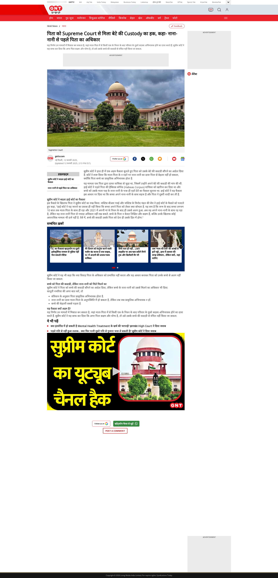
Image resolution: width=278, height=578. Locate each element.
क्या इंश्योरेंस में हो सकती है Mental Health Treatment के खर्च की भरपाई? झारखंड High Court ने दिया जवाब (109, 326)
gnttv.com (60, 156)
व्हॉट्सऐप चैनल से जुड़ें (124, 423)
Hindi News (52, 26)
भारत (59, 18)
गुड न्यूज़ (70, 18)
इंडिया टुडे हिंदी (157, 2)
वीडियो (111, 18)
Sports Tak (191, 2)
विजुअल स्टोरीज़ (97, 18)
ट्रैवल (166, 18)
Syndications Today (164, 575)
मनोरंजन (81, 18)
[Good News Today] (55, 12)
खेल (140, 18)
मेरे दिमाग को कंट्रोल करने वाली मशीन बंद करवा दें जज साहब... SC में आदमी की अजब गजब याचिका (98, 253)
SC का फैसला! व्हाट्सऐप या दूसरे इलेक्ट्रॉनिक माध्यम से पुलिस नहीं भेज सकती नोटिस (65, 252)
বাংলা (80, 2)
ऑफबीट (150, 18)
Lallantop (144, 2)
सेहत (132, 18)
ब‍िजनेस (122, 18)
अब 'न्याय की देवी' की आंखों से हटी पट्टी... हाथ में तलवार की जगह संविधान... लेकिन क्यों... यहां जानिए (166, 253)
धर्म (159, 18)
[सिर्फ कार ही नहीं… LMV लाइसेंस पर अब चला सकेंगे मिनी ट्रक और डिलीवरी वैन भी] (132, 238)
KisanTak (203, 2)
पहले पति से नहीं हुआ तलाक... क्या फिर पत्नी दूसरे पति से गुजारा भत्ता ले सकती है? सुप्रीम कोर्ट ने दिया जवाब (104, 331)
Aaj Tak (89, 2)
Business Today (130, 2)
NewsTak (169, 2)
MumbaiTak (216, 2)
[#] (143, 158)
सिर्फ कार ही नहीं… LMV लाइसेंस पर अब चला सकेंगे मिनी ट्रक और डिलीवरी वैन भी (132, 252)
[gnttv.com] (50, 158)
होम (51, 18)
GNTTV (71, 2)
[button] (113, 267)
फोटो (175, 18)
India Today (101, 2)
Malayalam (115, 2)
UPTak (180, 2)
